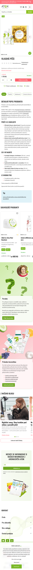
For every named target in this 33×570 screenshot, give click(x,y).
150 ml (23, 248)
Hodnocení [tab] (17, 94)
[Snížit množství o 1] (3, 80)
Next (30, 37)
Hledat (30, 12)
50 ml (3, 249)
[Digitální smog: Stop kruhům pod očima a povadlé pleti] (15, 408)
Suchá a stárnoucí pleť (11, 375)
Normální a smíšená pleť (11, 377)
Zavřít (8, 88)
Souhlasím (16, 566)
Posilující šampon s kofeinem (22, 109)
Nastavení (16, 562)
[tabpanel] (15, 417)
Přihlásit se (16, 468)
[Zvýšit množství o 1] (11, 80)
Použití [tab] (10, 94)
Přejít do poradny (8, 318)
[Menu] (29, 7)
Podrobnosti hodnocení (24, 63)
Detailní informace (6, 70)
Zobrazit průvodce (8, 385)
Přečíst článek (5, 435)
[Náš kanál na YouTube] (3, 540)
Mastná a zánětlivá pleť (11, 379)
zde (20, 559)
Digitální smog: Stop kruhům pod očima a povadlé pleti (14, 423)
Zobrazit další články (16, 440)
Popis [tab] (3, 94)
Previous (3, 37)
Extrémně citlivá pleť (10, 381)
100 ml (8, 249)
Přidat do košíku (23, 80)
